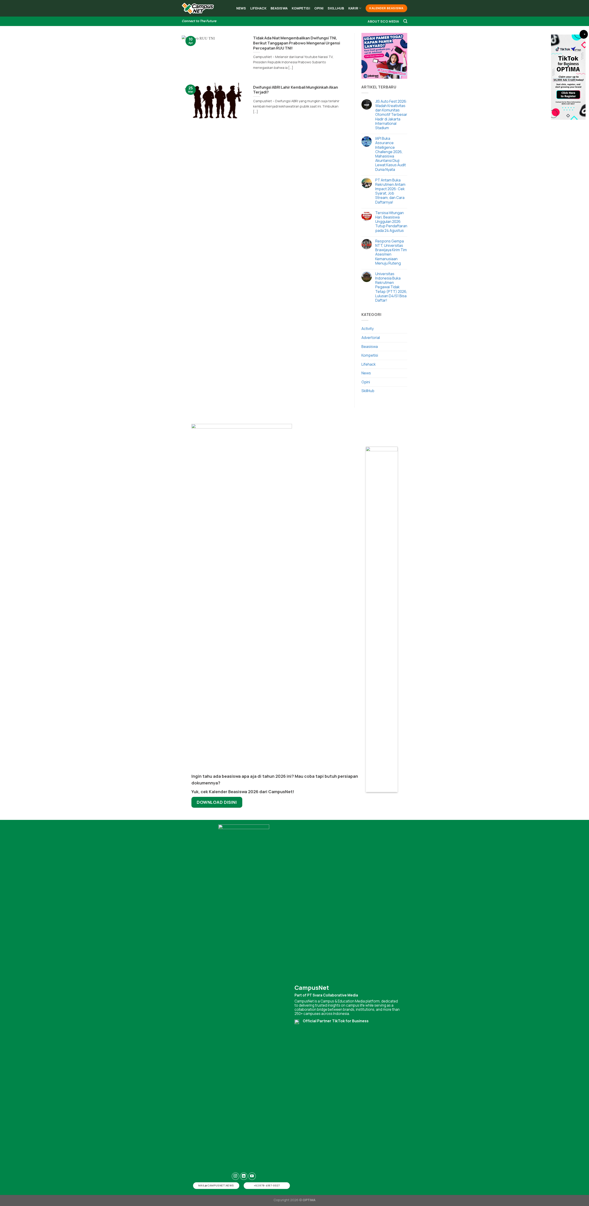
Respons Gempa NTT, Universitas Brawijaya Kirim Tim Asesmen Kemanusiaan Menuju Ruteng (391, 252)
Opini (318, 8)
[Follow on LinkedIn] (244, 1176)
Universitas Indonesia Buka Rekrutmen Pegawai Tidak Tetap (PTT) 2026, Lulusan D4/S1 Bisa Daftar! (391, 287)
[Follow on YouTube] (252, 1176)
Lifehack (258, 8)
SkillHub (336, 8)
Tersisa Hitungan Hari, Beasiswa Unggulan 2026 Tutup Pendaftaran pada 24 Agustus (391, 222)
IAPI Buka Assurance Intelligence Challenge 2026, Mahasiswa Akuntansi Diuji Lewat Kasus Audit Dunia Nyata (390, 154)
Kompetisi (301, 8)
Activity (367, 328)
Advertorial (370, 337)
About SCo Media (383, 21)
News (241, 8)
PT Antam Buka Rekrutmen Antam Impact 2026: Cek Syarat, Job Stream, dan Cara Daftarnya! (390, 191)
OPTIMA (309, 1200)
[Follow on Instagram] (235, 1176)
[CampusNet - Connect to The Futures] (198, 8)
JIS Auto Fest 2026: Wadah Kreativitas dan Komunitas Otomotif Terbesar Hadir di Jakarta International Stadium (391, 114)
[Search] (405, 21)
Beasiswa (279, 8)
